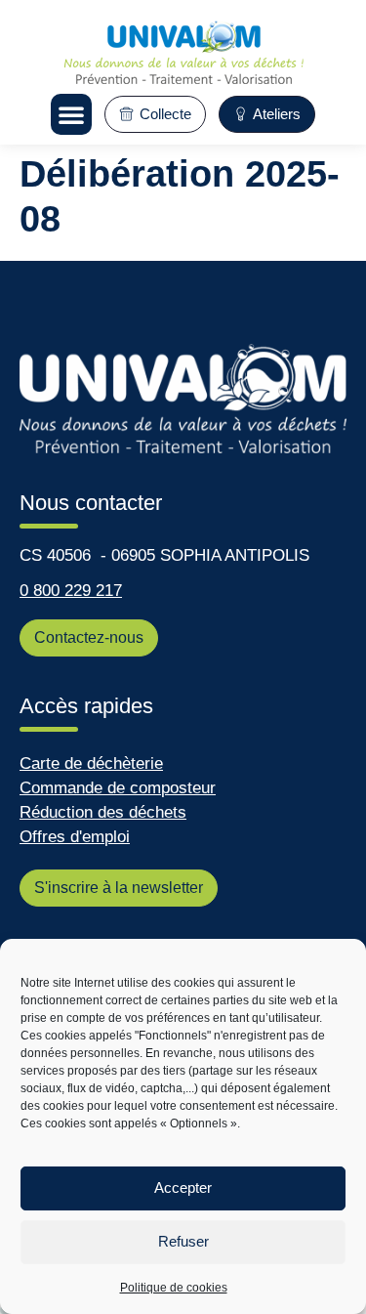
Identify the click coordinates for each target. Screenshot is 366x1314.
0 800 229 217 (71, 590)
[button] (71, 114)
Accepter (183, 1187)
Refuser (183, 1241)
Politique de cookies (173, 1287)
